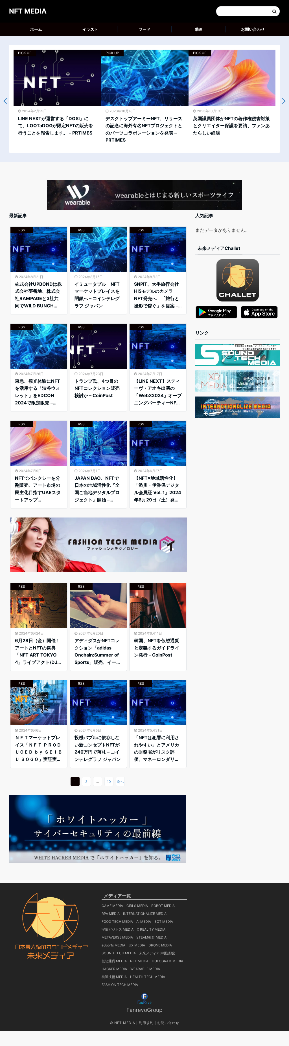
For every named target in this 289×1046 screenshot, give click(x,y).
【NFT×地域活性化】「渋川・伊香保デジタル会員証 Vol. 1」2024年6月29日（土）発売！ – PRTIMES (157, 489)
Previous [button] (7, 101)
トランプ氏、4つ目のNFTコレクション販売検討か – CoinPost (97, 388)
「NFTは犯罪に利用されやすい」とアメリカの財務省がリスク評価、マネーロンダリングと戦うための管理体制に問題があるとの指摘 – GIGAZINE (156, 749)
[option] (57, 95)
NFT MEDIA (28, 11)
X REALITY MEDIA (151, 929)
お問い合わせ (253, 29)
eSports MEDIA (113, 945)
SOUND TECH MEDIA (119, 953)
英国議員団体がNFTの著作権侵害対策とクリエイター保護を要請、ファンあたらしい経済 (231, 126)
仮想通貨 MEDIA (114, 961)
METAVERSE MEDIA (117, 937)
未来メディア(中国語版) (157, 953)
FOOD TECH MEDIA (117, 921)
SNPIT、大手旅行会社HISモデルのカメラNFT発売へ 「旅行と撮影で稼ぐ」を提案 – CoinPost (156, 295)
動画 (199, 29)
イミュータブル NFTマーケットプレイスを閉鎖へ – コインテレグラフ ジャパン (97, 295)
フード (144, 29)
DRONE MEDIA (160, 945)
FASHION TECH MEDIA (120, 985)
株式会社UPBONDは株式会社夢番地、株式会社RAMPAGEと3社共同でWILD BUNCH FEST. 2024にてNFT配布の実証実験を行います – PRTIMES (39, 295)
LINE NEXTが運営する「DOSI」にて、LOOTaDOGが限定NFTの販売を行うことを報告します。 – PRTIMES (55, 126)
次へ (120, 781)
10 (109, 781)
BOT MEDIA (163, 921)
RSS (21, 230)
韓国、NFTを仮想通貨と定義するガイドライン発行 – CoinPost (156, 648)
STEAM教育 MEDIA (151, 937)
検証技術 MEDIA (114, 977)
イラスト (90, 29)
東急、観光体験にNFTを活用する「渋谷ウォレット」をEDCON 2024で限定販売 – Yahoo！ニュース (37, 392)
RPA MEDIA (111, 913)
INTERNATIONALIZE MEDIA (145, 913)
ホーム (36, 29)
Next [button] (282, 101)
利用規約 (146, 1023)
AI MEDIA (143, 921)
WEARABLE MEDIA (145, 969)
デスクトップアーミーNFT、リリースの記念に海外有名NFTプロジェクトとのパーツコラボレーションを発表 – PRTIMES (144, 129)
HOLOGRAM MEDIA (167, 961)
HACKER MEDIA (114, 969)
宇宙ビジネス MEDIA (117, 929)
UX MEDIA (137, 945)
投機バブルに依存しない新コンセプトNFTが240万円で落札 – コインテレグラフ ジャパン (98, 748)
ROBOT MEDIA (163, 906)
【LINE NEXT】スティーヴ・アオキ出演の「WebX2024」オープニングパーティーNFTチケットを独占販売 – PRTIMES (158, 392)
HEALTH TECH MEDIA (147, 977)
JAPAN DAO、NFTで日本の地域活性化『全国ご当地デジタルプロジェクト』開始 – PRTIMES (97, 489)
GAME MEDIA (112, 906)
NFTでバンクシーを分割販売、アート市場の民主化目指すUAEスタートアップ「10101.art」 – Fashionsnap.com (38, 489)
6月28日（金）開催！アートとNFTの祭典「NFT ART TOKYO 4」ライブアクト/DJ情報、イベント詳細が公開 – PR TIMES (38, 652)
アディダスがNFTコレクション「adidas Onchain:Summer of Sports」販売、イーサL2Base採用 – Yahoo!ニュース (98, 652)
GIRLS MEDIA (137, 906)
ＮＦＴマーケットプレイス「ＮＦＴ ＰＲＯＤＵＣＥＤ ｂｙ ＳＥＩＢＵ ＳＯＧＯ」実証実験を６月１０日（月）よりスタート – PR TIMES (38, 749)
